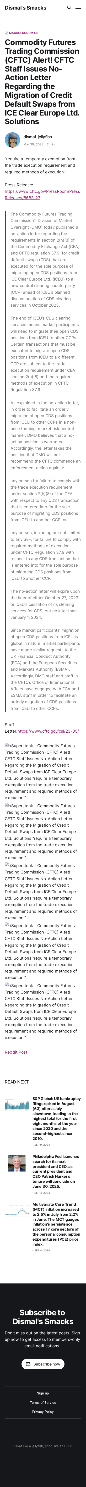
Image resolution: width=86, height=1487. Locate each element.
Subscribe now (46, 1364)
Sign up (43, 1393)
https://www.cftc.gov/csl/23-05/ (48, 731)
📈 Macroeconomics (21, 33)
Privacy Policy (43, 1412)
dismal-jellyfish (37, 136)
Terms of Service (43, 1402)
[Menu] (78, 7)
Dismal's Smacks (25, 7)
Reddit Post (16, 1052)
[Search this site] (69, 7)
